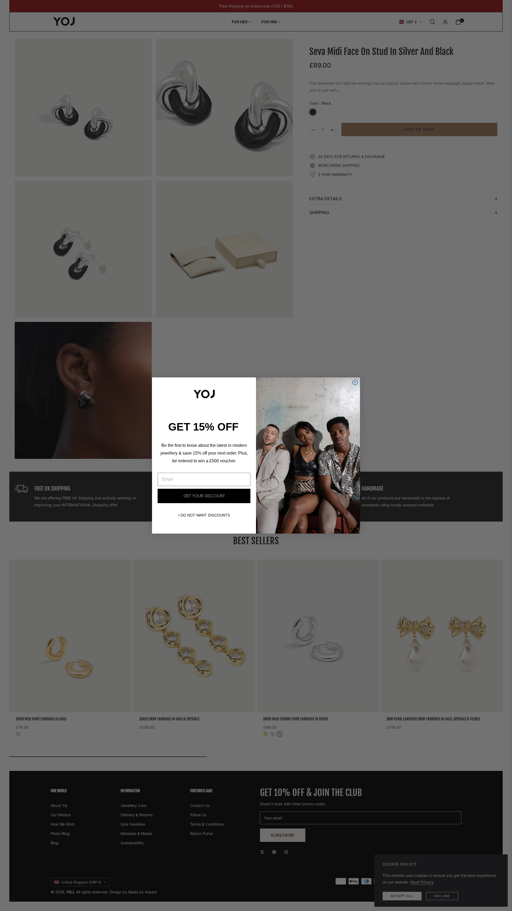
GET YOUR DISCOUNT (204, 496)
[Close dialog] (355, 382)
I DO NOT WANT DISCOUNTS (204, 515)
